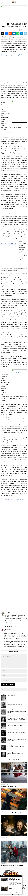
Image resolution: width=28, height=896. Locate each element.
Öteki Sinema (24, 30)
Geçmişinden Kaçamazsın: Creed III (10, 786)
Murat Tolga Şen (11, 695)
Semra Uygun (10, 745)
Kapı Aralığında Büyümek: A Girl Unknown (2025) (16, 712)
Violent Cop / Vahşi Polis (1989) (14, 725)
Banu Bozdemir (11, 716)
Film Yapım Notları (22, 20)
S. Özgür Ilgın (10, 738)
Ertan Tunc (10, 723)
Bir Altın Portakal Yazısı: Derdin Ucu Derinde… (15, 754)
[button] (25, 689)
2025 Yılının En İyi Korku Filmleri (14, 704)
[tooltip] (2, 33)
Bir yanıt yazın (19, 626)
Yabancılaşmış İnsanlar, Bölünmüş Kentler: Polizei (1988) (16, 740)
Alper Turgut (10, 752)
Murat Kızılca (10, 702)
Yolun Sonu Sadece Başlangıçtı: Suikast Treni (12, 812)
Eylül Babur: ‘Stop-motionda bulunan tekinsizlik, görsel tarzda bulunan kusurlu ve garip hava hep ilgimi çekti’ (17, 719)
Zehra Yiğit (10, 709)
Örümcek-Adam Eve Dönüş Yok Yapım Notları (12, 865)
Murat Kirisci (10, 730)
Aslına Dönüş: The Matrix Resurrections (11, 839)
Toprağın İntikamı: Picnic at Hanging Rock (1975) (16, 733)
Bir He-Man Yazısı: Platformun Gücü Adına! (16, 697)
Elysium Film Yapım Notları (14, 887)
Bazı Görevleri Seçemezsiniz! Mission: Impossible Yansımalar (14, 879)
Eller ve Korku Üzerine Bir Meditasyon (15, 746)
